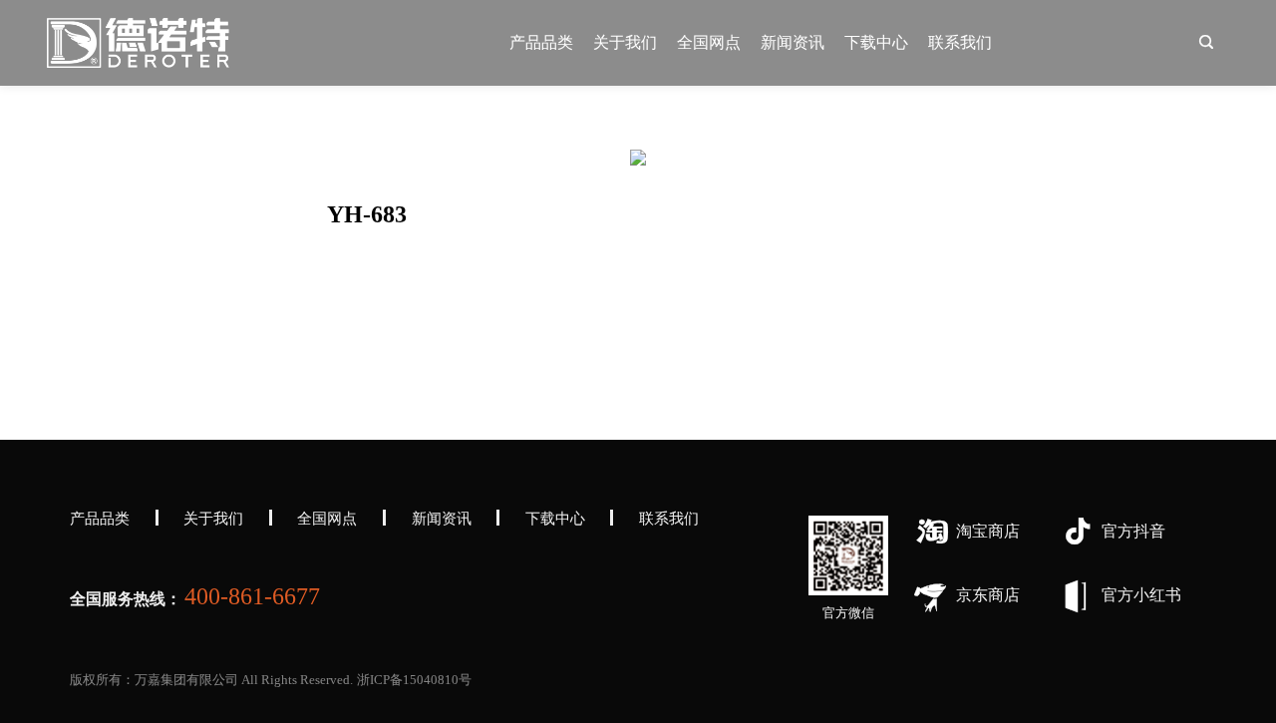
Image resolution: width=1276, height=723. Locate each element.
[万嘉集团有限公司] (138, 43)
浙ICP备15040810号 (414, 679)
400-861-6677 (252, 596)
